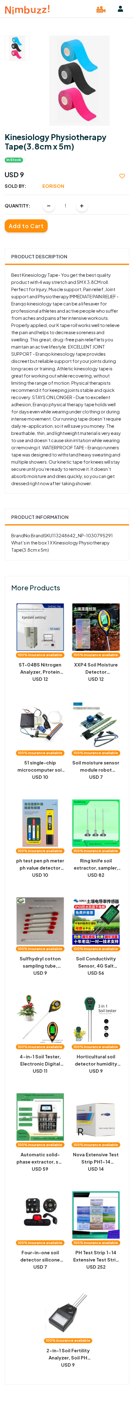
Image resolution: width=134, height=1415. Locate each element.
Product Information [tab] (40, 517)
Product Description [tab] (39, 256)
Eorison (53, 186)
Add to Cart (26, 225)
